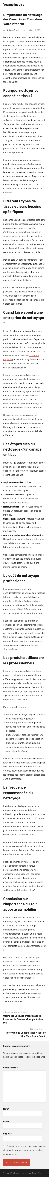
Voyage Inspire (13, 4)
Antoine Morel (13, 30)
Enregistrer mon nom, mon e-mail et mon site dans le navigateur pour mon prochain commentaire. (24, 1150)
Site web (7, 1133)
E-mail (7, 1121)
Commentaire (10, 1067)
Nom (6, 1108)
